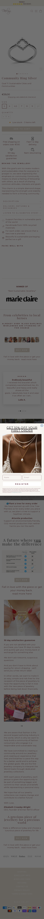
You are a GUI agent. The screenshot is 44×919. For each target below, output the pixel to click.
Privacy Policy (15, 492)
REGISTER (22, 484)
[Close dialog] (42, 425)
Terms (20, 492)
